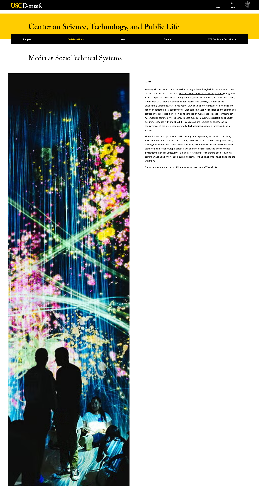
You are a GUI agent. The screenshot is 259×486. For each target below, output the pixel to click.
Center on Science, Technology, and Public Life (103, 28)
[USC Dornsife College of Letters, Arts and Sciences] (26, 7)
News (124, 39)
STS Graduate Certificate (222, 39)
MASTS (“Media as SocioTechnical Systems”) (201, 93)
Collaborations (76, 39)
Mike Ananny (182, 167)
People (27, 39)
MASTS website (209, 167)
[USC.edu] (248, 5)
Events (167, 39)
